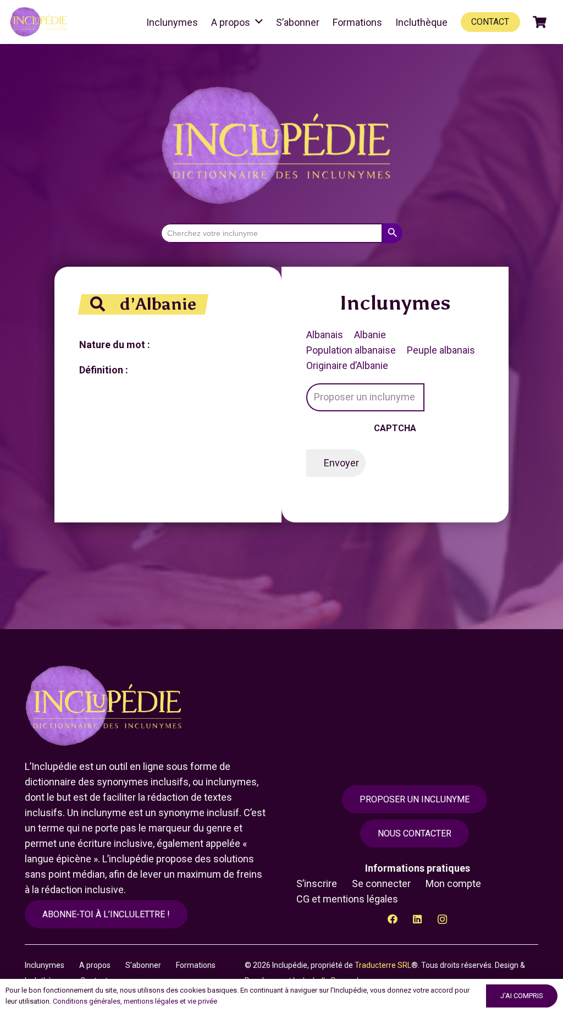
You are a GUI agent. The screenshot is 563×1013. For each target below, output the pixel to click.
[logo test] (40, 22)
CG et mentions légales (347, 899)
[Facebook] (392, 919)
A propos (95, 965)
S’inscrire (316, 883)
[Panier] (540, 22)
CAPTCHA (395, 428)
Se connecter (381, 883)
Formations (196, 965)
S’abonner (143, 965)
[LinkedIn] (417, 919)
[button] (259, 22)
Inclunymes (44, 965)
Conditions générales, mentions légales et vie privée (135, 1001)
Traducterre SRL (383, 965)
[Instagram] (442, 919)
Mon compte (453, 883)
